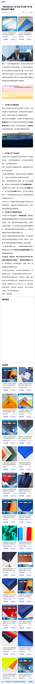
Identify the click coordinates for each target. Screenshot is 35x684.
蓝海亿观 (9, 294)
